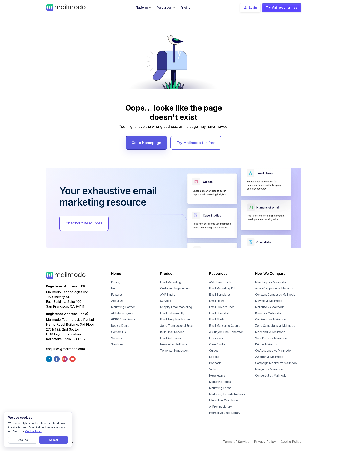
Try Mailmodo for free (196, 143)
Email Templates (220, 294)
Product (167, 274)
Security (116, 338)
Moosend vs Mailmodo (270, 332)
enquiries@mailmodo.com (65, 349)
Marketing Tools (220, 381)
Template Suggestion (174, 350)
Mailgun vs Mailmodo (269, 369)
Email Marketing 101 (222, 288)
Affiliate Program (122, 313)
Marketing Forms (220, 388)
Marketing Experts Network (227, 394)
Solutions (117, 344)
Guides (213, 350)
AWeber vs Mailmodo (269, 356)
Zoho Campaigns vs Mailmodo (275, 325)
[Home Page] (66, 7)
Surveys (165, 300)
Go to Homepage (146, 143)
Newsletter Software (173, 344)
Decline (23, 439)
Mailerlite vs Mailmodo (270, 307)
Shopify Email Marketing (176, 307)
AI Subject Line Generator (226, 332)
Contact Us (118, 332)
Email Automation (171, 338)
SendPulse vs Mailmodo (271, 338)
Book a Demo (120, 325)
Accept (53, 439)
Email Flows (216, 300)
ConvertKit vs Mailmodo (271, 375)
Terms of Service (236, 442)
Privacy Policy (265, 442)
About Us (117, 300)
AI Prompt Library (220, 406)
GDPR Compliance (123, 319)
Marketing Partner (123, 307)
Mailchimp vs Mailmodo (270, 282)
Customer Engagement (175, 288)
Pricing (115, 282)
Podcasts (215, 363)
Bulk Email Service (172, 332)
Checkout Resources (84, 223)
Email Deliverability (172, 313)
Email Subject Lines (221, 307)
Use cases (216, 338)
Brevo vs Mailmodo (268, 313)
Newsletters (217, 375)
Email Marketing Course (224, 325)
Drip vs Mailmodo (266, 344)
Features (117, 294)
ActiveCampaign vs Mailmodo (274, 288)
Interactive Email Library (224, 412)
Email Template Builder (175, 319)
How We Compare (270, 274)
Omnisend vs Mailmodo (270, 319)
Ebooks (214, 356)
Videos (214, 369)
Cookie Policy (291, 442)
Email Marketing (170, 282)
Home (116, 274)
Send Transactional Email (176, 325)
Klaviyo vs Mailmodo (268, 300)
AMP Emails (167, 294)
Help (114, 288)
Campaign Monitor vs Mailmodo (276, 363)
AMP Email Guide (220, 282)
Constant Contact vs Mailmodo (275, 294)
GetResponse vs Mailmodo (273, 350)
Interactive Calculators (224, 400)
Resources (218, 274)
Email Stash (216, 319)
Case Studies (218, 344)
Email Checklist (219, 313)
